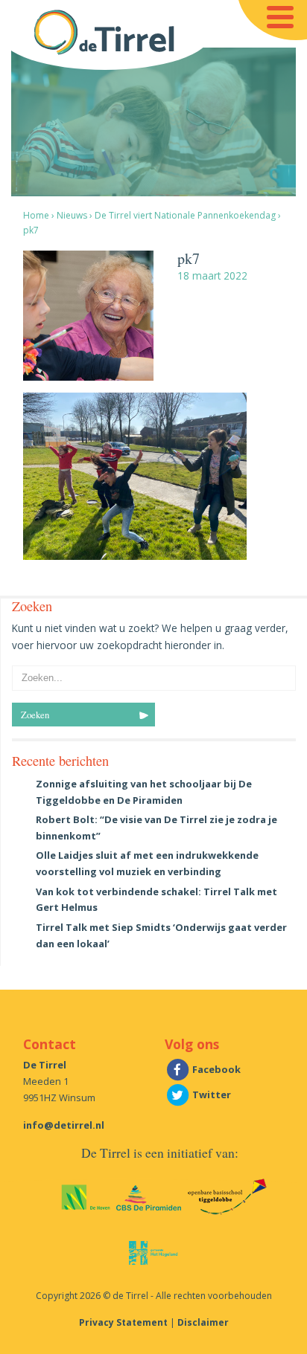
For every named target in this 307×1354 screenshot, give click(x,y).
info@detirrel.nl (63, 1125)
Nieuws (72, 215)
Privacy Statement (123, 1322)
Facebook (215, 1069)
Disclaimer (203, 1322)
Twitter (210, 1094)
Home (36, 215)
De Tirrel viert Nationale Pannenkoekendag (185, 215)
